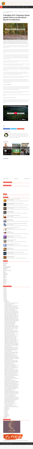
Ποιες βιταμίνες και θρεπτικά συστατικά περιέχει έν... (11, 310)
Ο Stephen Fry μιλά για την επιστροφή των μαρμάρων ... (12, 344)
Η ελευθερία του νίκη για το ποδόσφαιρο (10, 309)
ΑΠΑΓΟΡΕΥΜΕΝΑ (5, 263)
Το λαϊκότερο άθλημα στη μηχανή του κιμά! (10, 321)
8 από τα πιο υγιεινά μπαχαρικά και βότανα (10, 396)
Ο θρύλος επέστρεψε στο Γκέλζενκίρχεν (9, 324)
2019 (4, 294)
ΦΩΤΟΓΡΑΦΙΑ (5, 281)
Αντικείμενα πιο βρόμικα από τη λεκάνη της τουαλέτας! (11, 381)
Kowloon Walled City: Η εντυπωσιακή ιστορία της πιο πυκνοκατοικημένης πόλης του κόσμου (17, 207)
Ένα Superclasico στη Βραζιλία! (8, 404)
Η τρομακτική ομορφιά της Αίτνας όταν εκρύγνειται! (11, 330)
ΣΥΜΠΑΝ (4, 276)
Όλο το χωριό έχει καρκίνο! (9, 219)
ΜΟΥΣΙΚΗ (4, 272)
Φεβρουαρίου (6, 415)
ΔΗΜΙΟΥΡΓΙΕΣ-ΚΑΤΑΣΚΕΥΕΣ (7, 266)
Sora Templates (30, 443)
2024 (4, 289)
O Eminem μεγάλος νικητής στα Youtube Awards (11, 403)
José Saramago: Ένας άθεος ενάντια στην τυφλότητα (11, 347)
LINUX (4, 284)
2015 (4, 298)
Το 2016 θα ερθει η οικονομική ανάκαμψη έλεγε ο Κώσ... (12, 365)
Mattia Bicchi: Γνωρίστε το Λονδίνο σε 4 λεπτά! (10, 373)
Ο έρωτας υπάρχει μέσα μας (8, 379)
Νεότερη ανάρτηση (5, 178)
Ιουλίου (6, 410)
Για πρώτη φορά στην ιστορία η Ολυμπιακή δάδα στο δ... (12, 378)
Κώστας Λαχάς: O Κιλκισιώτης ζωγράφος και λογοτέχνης (12, 406)
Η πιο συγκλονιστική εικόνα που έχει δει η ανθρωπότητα (12, 307)
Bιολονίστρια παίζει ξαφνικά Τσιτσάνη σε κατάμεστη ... (11, 354)
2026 (4, 287)
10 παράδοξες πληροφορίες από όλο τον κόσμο (11, 355)
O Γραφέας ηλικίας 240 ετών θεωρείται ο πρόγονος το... (12, 356)
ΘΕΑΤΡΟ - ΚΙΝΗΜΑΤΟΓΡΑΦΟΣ (7, 270)
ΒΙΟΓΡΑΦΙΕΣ (4, 265)
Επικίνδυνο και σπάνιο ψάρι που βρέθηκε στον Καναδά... (12, 326)
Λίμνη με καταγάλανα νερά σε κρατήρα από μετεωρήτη (11, 305)
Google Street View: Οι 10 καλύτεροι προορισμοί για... (11, 393)
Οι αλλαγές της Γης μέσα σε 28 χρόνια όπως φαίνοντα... (12, 311)
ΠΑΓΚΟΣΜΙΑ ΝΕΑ (5, 274)
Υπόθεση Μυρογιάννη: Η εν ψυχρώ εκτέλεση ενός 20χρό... (12, 340)
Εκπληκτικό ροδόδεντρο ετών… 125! (9, 389)
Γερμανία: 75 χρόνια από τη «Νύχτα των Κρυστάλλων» (11, 372)
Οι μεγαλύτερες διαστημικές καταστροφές (10, 323)
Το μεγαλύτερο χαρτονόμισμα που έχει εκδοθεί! (10, 314)
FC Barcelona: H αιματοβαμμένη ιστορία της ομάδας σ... (12, 308)
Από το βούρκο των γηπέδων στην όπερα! (10, 364)
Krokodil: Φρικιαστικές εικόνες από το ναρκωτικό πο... (11, 338)
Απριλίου (6, 413)
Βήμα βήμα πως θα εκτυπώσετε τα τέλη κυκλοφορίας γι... (12, 370)
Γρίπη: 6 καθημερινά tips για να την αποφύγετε (10, 388)
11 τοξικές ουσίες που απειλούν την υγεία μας (10, 405)
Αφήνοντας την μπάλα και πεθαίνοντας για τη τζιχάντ (11, 331)
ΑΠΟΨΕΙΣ (4, 264)
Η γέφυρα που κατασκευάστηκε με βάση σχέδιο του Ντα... (12, 387)
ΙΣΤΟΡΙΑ (4, 271)
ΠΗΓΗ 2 (4, 126)
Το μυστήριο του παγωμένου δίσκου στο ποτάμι (11, 306)
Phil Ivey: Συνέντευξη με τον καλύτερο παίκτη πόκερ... (11, 360)
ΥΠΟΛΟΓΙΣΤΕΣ (5, 279)
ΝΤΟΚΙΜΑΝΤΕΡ (5, 273)
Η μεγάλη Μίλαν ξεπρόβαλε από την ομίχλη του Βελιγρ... (12, 391)
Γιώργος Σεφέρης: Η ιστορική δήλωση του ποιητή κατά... (12, 398)
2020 (4, 293)
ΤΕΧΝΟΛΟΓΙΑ (5, 277)
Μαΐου (5, 412)
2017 (4, 296)
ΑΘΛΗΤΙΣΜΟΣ (5, 262)
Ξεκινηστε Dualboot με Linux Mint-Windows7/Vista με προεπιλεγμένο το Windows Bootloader (17, 223)
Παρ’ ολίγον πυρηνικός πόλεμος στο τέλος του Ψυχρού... (12, 397)
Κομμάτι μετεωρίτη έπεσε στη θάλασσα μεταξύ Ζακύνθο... (12, 313)
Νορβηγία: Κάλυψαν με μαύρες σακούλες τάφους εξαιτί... (12, 343)
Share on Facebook (7, 128)
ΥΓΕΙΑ (4, 278)
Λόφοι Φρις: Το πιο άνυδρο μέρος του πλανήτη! (10, 395)
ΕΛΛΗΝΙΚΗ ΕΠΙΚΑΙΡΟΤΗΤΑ (6, 267)
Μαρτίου (6, 414)
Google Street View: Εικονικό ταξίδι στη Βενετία (10, 341)
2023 (4, 290)
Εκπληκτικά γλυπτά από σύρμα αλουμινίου (10, 380)
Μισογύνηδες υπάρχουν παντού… (9, 359)
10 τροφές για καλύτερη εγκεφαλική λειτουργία (10, 337)
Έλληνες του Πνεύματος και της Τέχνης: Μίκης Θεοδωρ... (12, 345)
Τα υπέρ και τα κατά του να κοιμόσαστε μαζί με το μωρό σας (13, 227)
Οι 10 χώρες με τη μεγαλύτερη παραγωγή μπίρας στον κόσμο (13, 215)
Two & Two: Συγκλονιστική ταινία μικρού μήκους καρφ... (12, 375)
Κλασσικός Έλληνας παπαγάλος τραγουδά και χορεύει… (12, 358)
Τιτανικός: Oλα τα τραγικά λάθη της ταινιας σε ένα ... (11, 371)
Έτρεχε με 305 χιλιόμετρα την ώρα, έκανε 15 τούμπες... (11, 328)
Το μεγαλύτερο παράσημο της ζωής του (9, 353)
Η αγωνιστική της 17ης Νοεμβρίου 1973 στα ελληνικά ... (12, 342)
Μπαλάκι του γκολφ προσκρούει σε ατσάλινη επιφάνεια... (12, 315)
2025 (4, 288)
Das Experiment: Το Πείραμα (8, 304)
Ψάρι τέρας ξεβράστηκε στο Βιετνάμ (9, 363)
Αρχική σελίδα (16, 178)
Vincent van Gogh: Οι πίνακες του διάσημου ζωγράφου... (12, 320)
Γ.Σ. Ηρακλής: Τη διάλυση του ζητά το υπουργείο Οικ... (11, 327)
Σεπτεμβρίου (6, 408)
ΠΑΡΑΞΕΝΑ (4, 275)
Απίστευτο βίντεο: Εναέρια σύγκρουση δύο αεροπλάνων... (12, 392)
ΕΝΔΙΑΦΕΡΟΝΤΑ (5, 268)
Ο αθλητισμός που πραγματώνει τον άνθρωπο (10, 339)
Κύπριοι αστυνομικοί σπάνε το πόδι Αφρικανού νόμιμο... (12, 312)
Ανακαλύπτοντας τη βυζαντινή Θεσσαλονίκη (10, 322)
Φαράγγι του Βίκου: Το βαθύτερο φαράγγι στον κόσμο (11, 374)
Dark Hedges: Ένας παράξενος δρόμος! (10, 390)
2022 (4, 291)
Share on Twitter (14, 128)
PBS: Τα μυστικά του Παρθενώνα (10, 211)
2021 (4, 292)
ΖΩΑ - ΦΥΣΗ (4, 269)
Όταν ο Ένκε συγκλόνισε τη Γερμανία (9, 376)
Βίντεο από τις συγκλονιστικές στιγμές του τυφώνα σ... (11, 362)
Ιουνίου (6, 411)
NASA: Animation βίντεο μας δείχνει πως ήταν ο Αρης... (11, 348)
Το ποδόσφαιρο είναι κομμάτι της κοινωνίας (10, 377)
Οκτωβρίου (6, 407)
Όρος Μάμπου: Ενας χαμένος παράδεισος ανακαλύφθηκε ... (12, 357)
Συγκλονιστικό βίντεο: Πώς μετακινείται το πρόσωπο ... (11, 361)
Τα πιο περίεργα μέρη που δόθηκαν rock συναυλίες (11, 325)
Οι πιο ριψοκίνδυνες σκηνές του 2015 (11, 256)
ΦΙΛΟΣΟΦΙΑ (4, 280)
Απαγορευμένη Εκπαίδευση (8, 346)
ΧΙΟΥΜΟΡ (4, 282)
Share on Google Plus (21, 128)
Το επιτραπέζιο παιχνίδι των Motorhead (9, 394)
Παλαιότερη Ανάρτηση (27, 178)
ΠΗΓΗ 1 (4, 125)
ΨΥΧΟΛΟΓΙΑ (4, 283)
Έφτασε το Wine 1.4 (9, 231)
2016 (4, 297)
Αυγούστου (6, 409)
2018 (4, 295)
